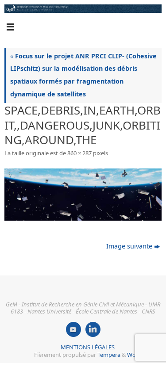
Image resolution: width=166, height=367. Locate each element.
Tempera (108, 355)
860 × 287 (79, 153)
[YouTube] (73, 329)
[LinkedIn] (92, 329)
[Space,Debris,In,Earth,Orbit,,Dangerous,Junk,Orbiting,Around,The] (83, 194)
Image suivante (129, 246)
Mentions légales (88, 347)
